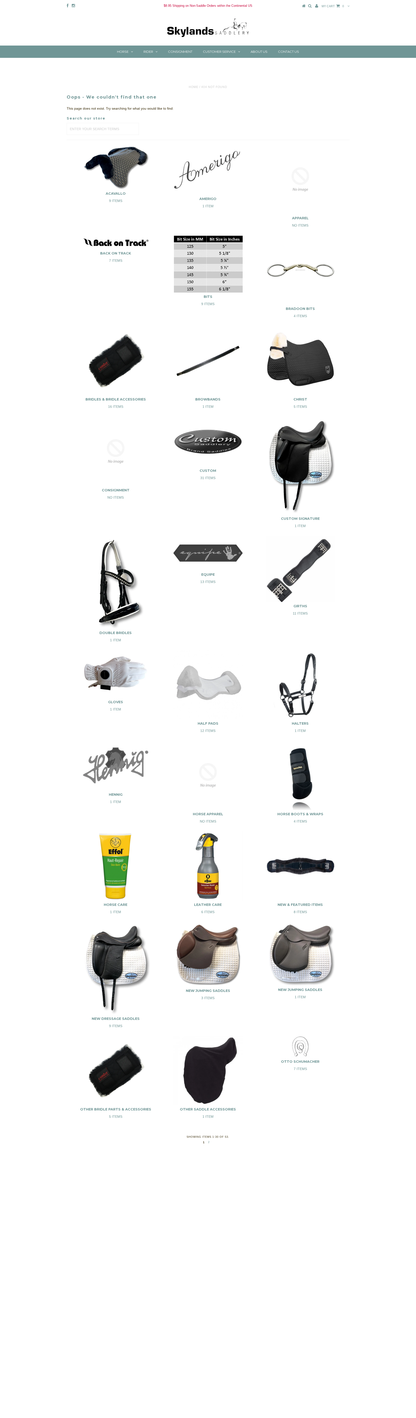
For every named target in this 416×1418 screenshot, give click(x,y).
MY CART (333, 6)
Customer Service (219, 52)
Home (193, 87)
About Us (259, 52)
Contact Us (288, 52)
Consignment (180, 52)
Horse (123, 52)
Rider (148, 52)
